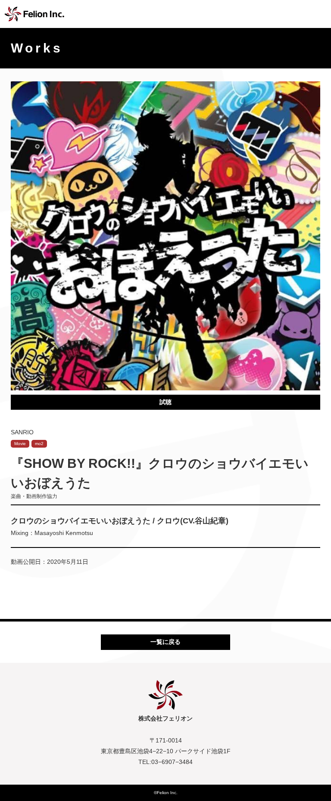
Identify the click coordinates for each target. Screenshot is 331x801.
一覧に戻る (165, 641)
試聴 (165, 402)
